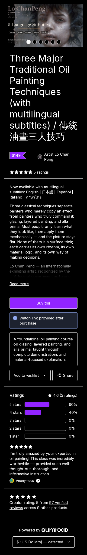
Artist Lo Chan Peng (56, 157)
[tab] (28, 42)
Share (68, 375)
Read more (19, 283)
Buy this (43, 303)
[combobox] (30, 375)
